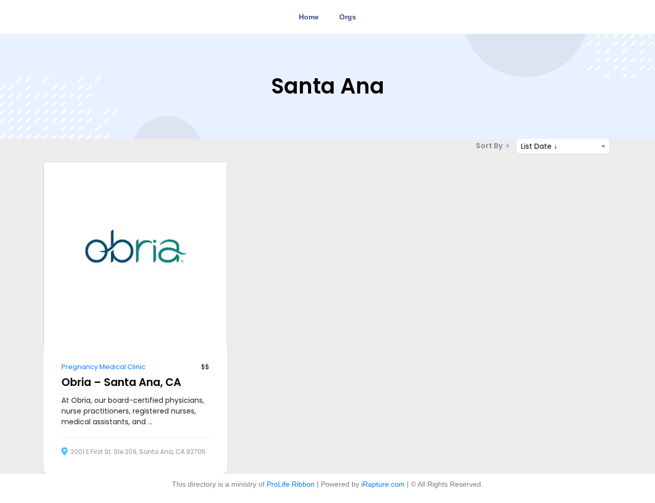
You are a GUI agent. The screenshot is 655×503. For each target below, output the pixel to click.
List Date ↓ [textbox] (539, 146)
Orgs (347, 17)
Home (309, 17)
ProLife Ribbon (291, 484)
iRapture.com (383, 484)
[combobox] (563, 146)
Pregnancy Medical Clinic (103, 367)
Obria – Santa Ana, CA (121, 382)
